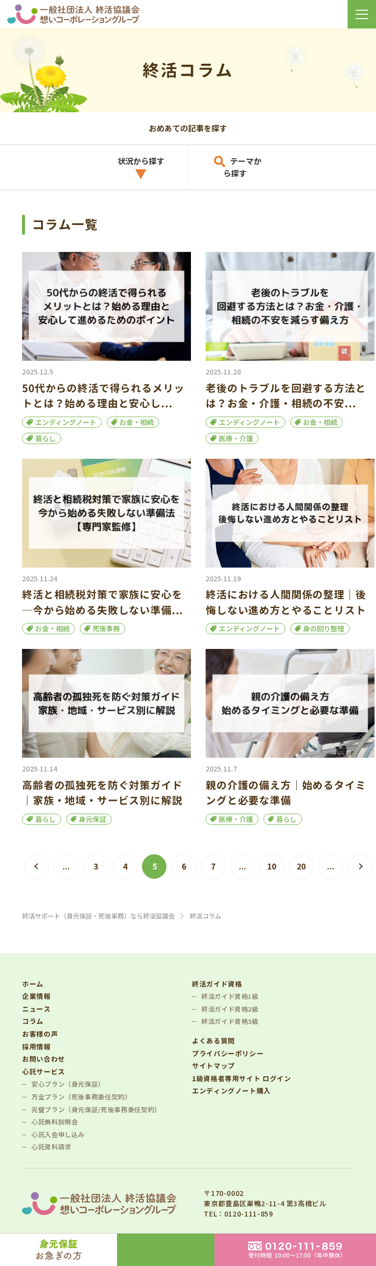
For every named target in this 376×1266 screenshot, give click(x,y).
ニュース (36, 1009)
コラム (33, 1021)
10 (271, 866)
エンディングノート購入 (231, 1090)
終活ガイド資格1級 (229, 996)
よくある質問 (213, 1040)
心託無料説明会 (54, 1121)
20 (301, 866)
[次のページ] (360, 866)
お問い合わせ (43, 1059)
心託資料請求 (51, 1146)
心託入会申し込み (58, 1134)
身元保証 (92, 819)
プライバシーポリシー (227, 1053)
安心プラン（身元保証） (68, 1084)
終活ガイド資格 (217, 984)
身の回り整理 (323, 628)
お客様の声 (40, 1034)
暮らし (45, 438)
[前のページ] (36, 866)
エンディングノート (65, 422)
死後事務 (106, 628)
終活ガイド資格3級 (229, 1021)
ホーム (33, 984)
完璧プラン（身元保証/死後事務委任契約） (96, 1109)
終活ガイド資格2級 (229, 1009)
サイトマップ (213, 1065)
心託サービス (43, 1071)
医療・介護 (236, 438)
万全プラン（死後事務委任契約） (81, 1096)
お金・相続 (136, 422)
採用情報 (36, 1046)
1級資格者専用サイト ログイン (241, 1078)
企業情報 (36, 996)
